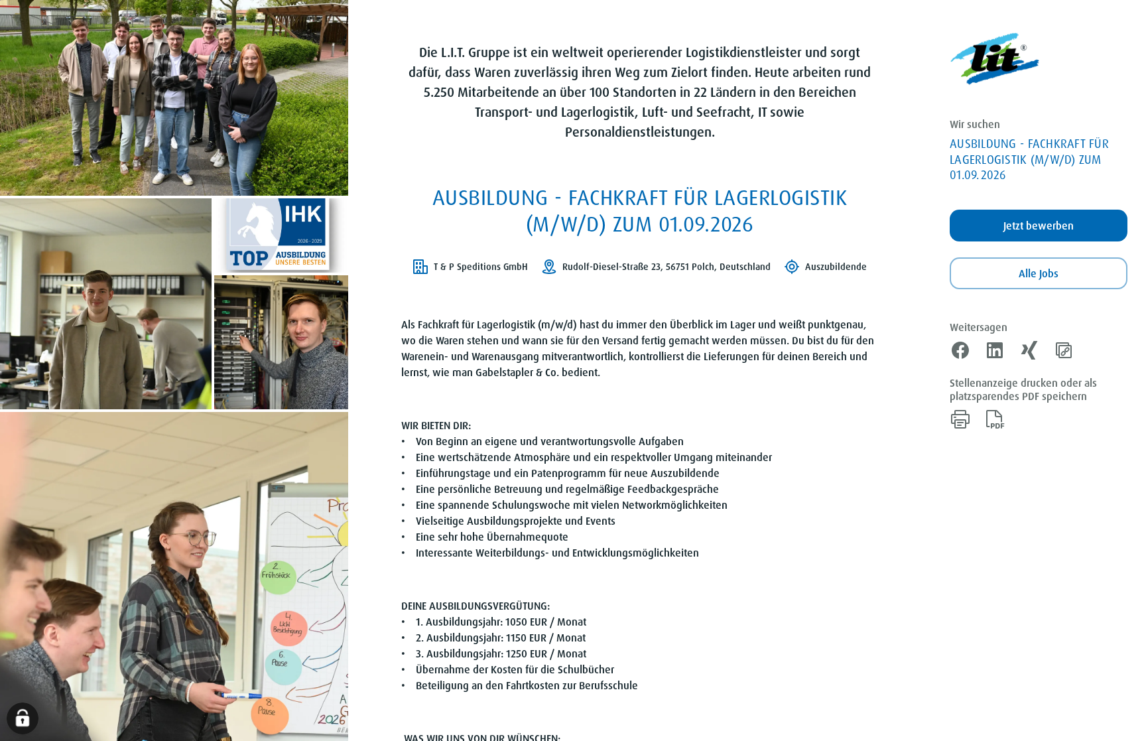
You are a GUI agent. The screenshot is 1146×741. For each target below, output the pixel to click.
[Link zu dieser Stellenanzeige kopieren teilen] (1063, 350)
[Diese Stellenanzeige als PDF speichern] (994, 419)
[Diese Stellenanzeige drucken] (960, 419)
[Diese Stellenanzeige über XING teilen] (1029, 350)
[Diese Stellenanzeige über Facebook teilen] (960, 350)
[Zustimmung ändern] (22, 718)
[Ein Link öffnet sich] (995, 59)
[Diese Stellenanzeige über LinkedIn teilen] (994, 350)
